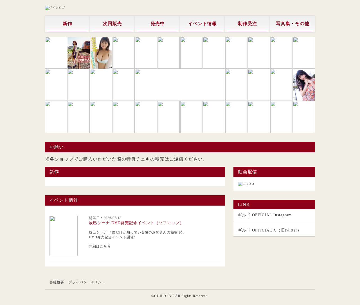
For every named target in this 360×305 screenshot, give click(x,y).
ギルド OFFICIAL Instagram (265, 215)
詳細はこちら (100, 246)
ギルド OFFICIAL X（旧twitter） (270, 230)
